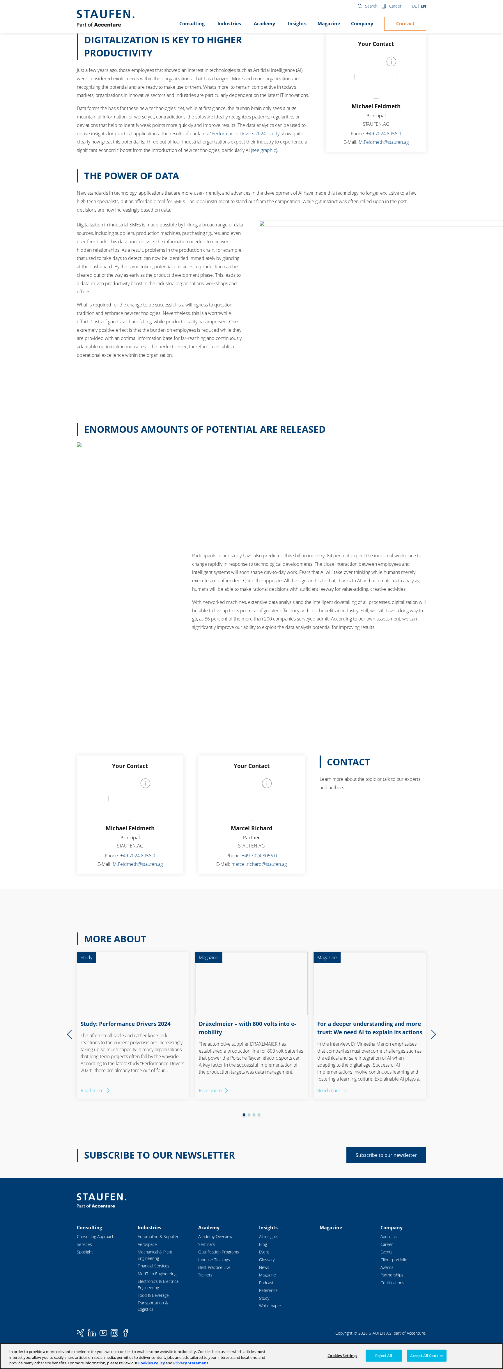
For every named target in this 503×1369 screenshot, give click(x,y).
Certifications (392, 1282)
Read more (92, 1090)
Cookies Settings (342, 1355)
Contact (405, 23)
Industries (229, 23)
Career (395, 6)
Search (371, 6)
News (264, 1267)
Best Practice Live (214, 1267)
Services (84, 1244)
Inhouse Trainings (214, 1259)
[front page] (105, 18)
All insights (268, 1236)
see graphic (264, 150)
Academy (264, 23)
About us (388, 1236)
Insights (297, 23)
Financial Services (153, 1266)
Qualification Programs (218, 1252)
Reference (268, 1290)
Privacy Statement (190, 1363)
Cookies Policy (151, 1363)
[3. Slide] (249, 1114)
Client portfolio (393, 1259)
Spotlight (85, 1252)
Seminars (206, 1244)
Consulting (192, 23)
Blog (263, 1244)
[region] (251, 1356)
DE (414, 6)
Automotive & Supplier (158, 1236)
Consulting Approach (95, 1236)
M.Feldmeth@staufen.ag (384, 142)
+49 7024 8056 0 (383, 133)
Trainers (205, 1275)
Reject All (383, 1355)
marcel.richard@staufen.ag (259, 864)
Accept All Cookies (426, 1355)
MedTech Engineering (157, 1273)
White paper (270, 1305)
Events (386, 1252)
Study (264, 1298)
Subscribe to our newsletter (386, 1155)
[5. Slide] (259, 1114)
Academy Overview (215, 1236)
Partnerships (391, 1275)
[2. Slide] (244, 1114)
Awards (387, 1267)
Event (264, 1252)
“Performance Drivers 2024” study (244, 133)
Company (362, 23)
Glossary (266, 1259)
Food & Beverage (153, 1295)
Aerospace (147, 1244)
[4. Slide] (254, 1114)
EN (423, 6)
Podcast (266, 1282)
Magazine (329, 23)
